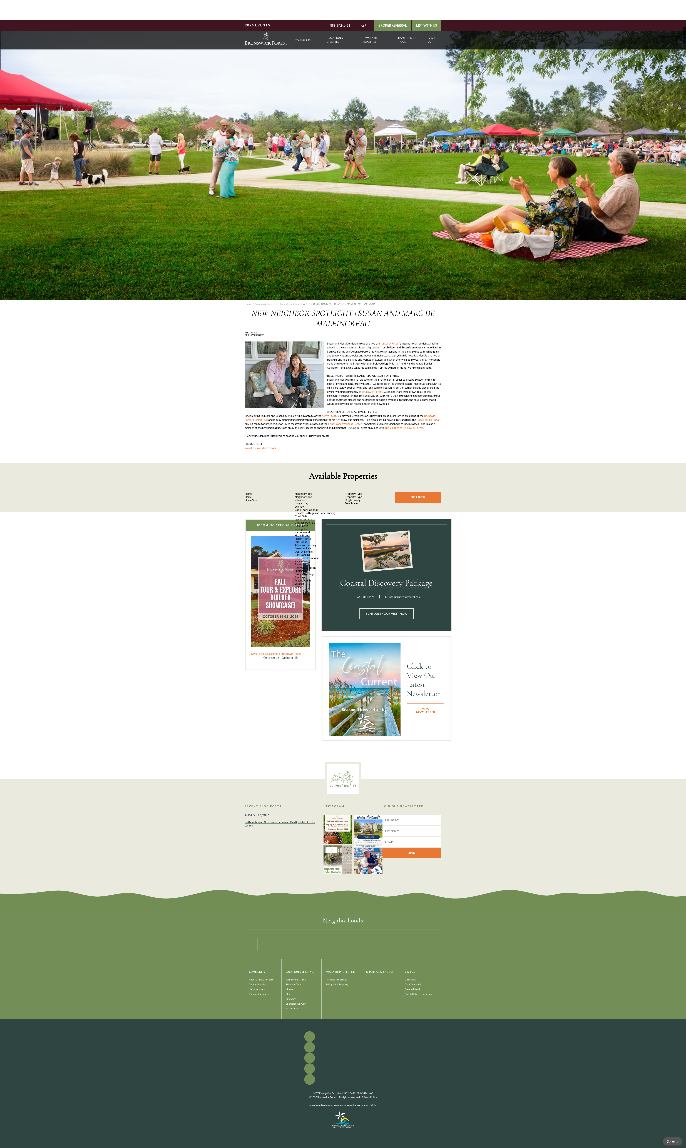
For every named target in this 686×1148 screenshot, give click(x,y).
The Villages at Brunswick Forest (403, 427)
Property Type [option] (353, 496)
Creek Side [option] (301, 516)
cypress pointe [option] (303, 519)
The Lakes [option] (301, 577)
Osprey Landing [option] (304, 551)
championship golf (406, 39)
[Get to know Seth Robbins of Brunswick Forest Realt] (368, 859)
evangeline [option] (301, 529)
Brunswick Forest (389, 343)
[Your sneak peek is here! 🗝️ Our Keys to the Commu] (338, 859)
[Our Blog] (684, 39)
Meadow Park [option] (303, 548)
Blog (288, 994)
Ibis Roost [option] (301, 541)
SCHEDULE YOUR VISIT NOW (386, 613)
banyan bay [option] (301, 503)
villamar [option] (299, 583)
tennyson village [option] (304, 574)
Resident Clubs (293, 984)
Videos (289, 989)
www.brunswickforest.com (260, 448)
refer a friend (412, 989)
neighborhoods (257, 989)
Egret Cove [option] (301, 525)
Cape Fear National (428, 419)
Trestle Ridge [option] (303, 580)
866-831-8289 (365, 596)
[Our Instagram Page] (684, 36)
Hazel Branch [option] (302, 535)
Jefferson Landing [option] (305, 545)
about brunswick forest (261, 979)
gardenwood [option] (302, 532)
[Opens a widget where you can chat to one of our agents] (672, 1141)
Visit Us (432, 39)
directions (410, 979)
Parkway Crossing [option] (305, 567)
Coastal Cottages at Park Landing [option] (315, 513)
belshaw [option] (299, 506)
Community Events (259, 994)
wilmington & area (296, 979)
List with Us (426, 25)
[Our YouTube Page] (684, 33)
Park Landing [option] (302, 554)
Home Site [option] (251, 500)
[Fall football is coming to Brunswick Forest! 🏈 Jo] (338, 829)
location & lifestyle (335, 39)
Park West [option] (301, 561)
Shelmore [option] (300, 570)
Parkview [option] (300, 564)
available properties (369, 39)
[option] (280, 598)
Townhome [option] (351, 503)
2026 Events (257, 25)
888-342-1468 (340, 25)
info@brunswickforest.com (405, 596)
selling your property (337, 984)
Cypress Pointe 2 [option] (305, 522)
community (303, 40)
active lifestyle (331, 415)
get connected (413, 984)
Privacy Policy (369, 1097)
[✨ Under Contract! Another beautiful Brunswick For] (368, 829)
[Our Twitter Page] (684, 31)
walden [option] (299, 586)
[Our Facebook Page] (684, 28)
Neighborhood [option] (303, 496)
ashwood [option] (300, 500)
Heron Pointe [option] (303, 538)
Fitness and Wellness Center (345, 423)
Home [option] (248, 496)
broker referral (393, 25)
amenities (291, 998)
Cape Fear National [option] (306, 509)
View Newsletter (425, 710)
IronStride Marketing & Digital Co (362, 1105)
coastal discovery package (419, 994)
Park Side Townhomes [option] (307, 558)
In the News (292, 1008)
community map (257, 984)
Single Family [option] (353, 500)
